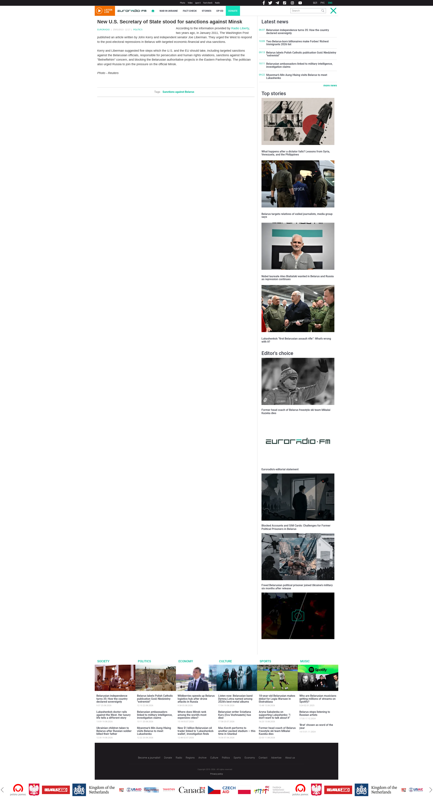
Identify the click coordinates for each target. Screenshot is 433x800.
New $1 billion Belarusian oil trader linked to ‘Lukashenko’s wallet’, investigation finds (195, 730)
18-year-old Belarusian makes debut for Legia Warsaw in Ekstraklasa (277, 698)
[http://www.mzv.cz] (150, 789)
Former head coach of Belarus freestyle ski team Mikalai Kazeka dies (277, 730)
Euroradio (103, 29)
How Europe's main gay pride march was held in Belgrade (293, 642)
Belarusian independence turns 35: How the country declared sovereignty (297, 31)
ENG (330, 2)
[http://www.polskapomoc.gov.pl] (282, 790)
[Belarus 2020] (37, 790)
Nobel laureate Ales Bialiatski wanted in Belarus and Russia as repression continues (297, 278)
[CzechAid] (203, 790)
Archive (202, 757)
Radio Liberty (240, 28)
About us (290, 757)
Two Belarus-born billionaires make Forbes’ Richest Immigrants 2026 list (297, 43)
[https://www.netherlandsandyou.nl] (76, 790)
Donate (232, 10)
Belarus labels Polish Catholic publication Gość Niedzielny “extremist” (301, 54)
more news (330, 85)
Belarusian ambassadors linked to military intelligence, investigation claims (299, 65)
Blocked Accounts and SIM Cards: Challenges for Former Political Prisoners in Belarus (296, 527)
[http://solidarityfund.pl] (253, 790)
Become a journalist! (149, 757)
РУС (323, 2)
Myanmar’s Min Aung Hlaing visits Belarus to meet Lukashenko (296, 76)
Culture (225, 661)
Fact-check (207, 3)
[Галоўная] (132, 11)
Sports (265, 661)
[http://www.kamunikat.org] (132, 790)
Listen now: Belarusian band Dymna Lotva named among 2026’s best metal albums (235, 698)
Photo (182, 3)
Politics (137, 29)
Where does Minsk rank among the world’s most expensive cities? (192, 714)
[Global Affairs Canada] (173, 789)
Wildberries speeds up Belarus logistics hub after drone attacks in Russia (196, 698)
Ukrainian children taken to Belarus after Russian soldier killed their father (114, 730)
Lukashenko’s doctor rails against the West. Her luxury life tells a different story (113, 714)
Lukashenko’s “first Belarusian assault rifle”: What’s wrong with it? (296, 340)
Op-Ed (219, 10)
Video (190, 3)
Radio (217, 3)
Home (152, 10)
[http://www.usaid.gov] (115, 789)
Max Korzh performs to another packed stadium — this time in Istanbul (236, 730)
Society (103, 661)
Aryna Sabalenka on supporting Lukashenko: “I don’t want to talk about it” (274, 714)
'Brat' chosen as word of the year (316, 726)
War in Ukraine (168, 10)
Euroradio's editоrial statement (280, 469)
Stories (206, 10)
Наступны (430, 789)
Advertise (276, 757)
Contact (263, 757)
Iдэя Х (198, 3)
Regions (190, 757)
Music (305, 661)
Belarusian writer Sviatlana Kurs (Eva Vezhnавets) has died (234, 714)
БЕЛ (315, 2)
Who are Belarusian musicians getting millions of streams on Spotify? (317, 698)
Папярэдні (2, 789)
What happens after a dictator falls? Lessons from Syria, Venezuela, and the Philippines (295, 153)
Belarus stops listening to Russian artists (314, 713)
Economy (185, 661)
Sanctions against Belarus (178, 91)
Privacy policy (216, 774)
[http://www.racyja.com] (102, 790)
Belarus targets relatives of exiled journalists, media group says (297, 215)
